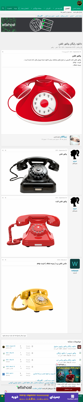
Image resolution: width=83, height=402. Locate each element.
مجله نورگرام (37, 8)
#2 (3, 150)
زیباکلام (78, 47)
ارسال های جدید (77, 12)
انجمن (67, 8)
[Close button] (80, 365)
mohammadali (72, 349)
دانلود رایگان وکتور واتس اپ (66, 360)
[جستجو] (3, 8)
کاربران (48, 8)
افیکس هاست (37, 388)
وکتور (52, 47)
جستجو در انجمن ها (66, 12)
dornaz (8, 375)
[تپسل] (6, 392)
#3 (3, 198)
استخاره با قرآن (38, 383)
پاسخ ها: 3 (64, 52)
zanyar (74, 356)
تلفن (56, 47)
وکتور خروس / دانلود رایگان (66, 353)
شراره (75, 161)
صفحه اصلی (76, 8)
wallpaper (74, 270)
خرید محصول (68, 389)
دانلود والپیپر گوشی (15, 383)
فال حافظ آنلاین (27, 383)
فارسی (78, 396)
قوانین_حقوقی (9, 368)
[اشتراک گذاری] (2, 52)
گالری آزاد (56, 349)
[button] (53, 8)
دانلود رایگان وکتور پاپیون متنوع (65, 346)
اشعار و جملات (24, 8)
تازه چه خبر (58, 8)
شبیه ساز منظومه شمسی (52, 383)
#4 (3, 260)
